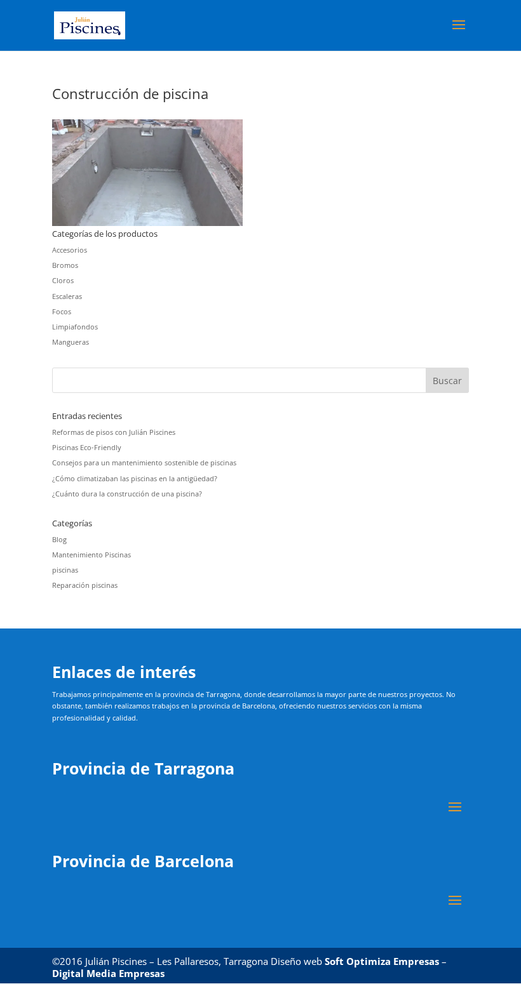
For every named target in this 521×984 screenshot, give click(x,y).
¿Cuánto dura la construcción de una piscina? (127, 493)
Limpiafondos (75, 326)
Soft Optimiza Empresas (382, 961)
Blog (59, 539)
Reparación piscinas (85, 585)
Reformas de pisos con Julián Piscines (113, 432)
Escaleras (67, 296)
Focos (61, 311)
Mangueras (70, 342)
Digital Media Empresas (108, 973)
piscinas (65, 570)
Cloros (63, 280)
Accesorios (69, 250)
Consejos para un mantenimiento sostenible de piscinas (144, 462)
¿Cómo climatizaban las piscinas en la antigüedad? (134, 478)
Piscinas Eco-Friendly (86, 447)
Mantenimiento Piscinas (91, 554)
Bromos (65, 265)
